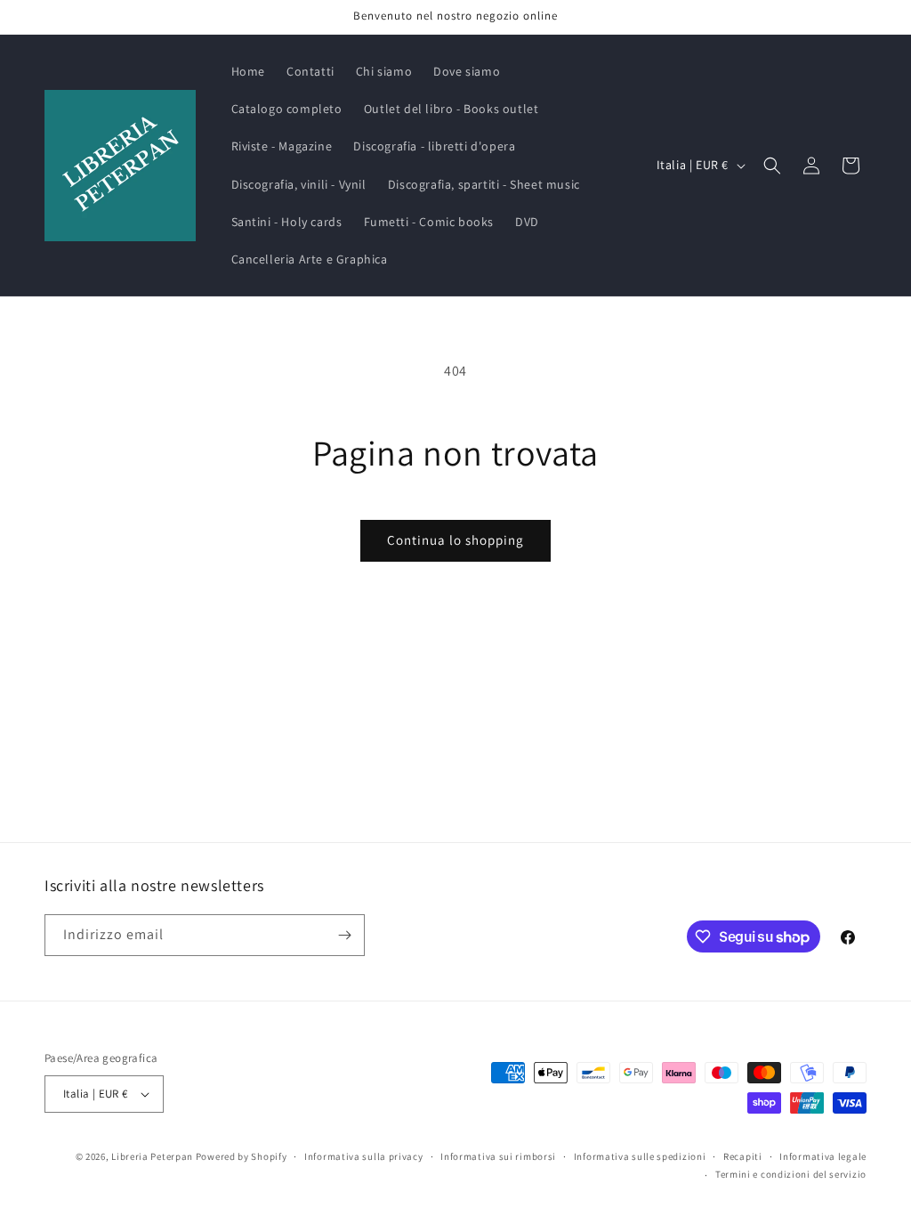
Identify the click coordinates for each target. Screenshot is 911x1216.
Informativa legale (823, 1156)
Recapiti (742, 1156)
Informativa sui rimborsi (498, 1156)
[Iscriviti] (344, 935)
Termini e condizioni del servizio (791, 1174)
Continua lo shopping (455, 539)
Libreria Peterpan (152, 1156)
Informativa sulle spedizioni (640, 1156)
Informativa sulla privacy (363, 1156)
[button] (772, 165)
